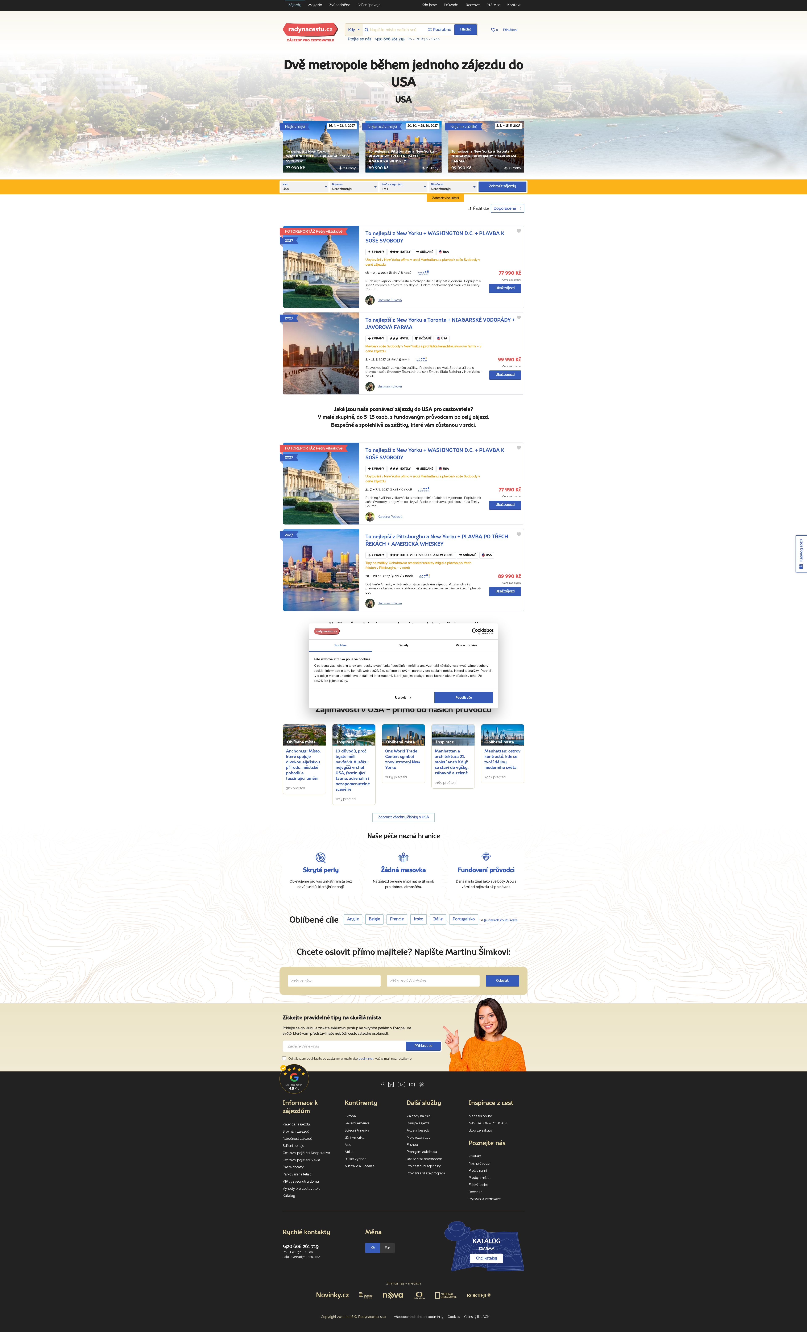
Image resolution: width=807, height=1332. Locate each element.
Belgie (374, 919)
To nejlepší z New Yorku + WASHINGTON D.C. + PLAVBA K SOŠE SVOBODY (318, 156)
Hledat (465, 29)
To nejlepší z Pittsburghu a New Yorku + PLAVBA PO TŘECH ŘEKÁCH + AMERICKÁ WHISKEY (403, 156)
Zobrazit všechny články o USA (403, 817)
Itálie (438, 919)
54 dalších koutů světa (500, 920)
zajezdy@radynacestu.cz (301, 1257)
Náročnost (423, 274)
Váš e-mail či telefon (404, 976)
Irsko (418, 919)
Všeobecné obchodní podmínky (418, 1317)
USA (446, 252)
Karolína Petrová (390, 517)
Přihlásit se (423, 1046)
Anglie (353, 919)
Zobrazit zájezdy (502, 186)
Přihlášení (510, 30)
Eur (387, 1248)
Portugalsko (464, 919)
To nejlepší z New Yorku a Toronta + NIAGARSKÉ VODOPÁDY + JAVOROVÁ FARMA (484, 156)
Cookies (454, 1317)
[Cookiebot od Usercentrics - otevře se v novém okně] (475, 631)
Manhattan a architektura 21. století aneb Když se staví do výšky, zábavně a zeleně (451, 762)
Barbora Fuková (390, 300)
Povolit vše (464, 697)
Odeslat (502, 981)
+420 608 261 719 (389, 39)
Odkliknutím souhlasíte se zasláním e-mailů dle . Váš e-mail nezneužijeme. (349, 1059)
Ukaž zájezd (505, 288)
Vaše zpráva (299, 976)
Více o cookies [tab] (466, 645)
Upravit (400, 697)
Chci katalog (486, 1258)
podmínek (366, 1059)
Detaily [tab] (403, 645)
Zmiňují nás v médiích (403, 1283)
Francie (397, 919)
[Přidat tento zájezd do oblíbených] (519, 231)
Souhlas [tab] (340, 645)
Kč (373, 1248)
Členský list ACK (476, 1317)
